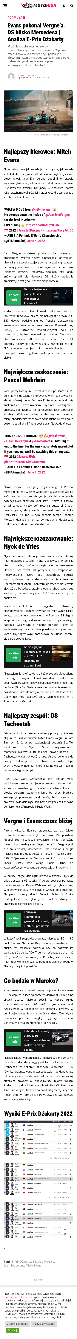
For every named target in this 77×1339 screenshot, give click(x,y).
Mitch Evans (33, 1265)
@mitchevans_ (42, 209)
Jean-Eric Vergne (14, 1265)
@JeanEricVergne (57, 215)
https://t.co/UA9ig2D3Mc (43, 225)
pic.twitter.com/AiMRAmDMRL (25, 462)
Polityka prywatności (44, 1324)
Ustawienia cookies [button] (17, 1324)
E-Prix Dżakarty (21, 1261)
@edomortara (41, 441)
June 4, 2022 (36, 241)
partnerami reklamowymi (20, 1297)
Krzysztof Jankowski (27, 75)
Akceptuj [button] (12, 1330)
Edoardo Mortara (43, 1261)
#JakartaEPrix (26, 230)
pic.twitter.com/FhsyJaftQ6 (54, 230)
